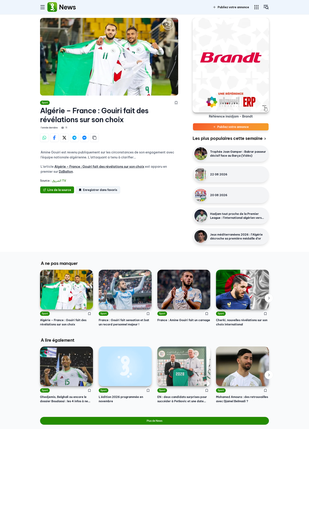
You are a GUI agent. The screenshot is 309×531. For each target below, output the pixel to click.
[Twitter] (64, 137)
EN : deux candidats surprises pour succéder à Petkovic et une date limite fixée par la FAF (182, 399)
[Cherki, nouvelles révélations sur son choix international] (242, 289)
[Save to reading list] (176, 103)
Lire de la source (59, 190)
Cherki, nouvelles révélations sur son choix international (241, 322)
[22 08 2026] (200, 174)
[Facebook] (54, 137)
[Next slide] (269, 298)
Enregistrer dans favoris (100, 190)
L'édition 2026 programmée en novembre (121, 399)
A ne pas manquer (59, 263)
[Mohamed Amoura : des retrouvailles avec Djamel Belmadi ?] (242, 366)
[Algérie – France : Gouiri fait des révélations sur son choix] (66, 289)
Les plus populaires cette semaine (228, 138)
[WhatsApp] (44, 137)
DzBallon (66, 171)
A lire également (57, 340)
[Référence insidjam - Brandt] (231, 65)
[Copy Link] (94, 137)
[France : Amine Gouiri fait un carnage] (183, 289)
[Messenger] (84, 137)
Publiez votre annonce (233, 7)
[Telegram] (74, 137)
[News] (52, 7)
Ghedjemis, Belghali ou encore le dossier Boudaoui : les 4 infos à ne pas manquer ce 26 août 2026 (64, 399)
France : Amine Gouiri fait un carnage (183, 320)
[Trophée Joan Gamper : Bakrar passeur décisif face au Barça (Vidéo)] (200, 153)
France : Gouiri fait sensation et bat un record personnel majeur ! (124, 322)
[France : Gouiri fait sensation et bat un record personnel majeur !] (125, 289)
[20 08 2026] (200, 195)
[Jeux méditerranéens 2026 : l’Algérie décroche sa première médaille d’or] (200, 236)
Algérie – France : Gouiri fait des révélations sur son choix (99, 166)
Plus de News (154, 420)
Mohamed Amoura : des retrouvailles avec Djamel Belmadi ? (242, 399)
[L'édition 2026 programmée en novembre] (125, 366)
